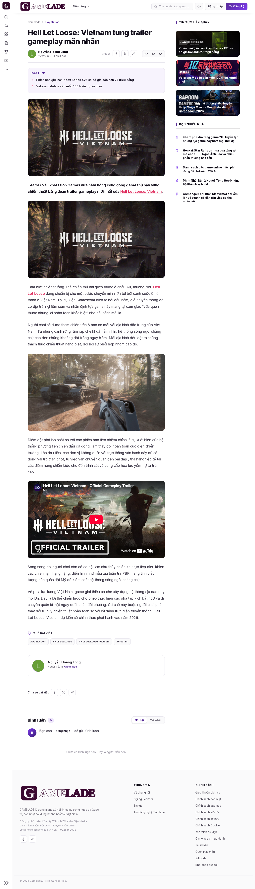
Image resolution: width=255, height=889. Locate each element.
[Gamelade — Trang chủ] (6, 6)
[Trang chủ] (6, 16)
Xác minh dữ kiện (206, 832)
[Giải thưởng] (6, 51)
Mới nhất (155, 720)
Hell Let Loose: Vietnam (141, 191)
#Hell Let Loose (62, 641)
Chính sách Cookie (207, 825)
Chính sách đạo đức (208, 805)
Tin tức (138, 805)
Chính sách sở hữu (207, 818)
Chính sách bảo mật (208, 799)
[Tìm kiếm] (6, 25)
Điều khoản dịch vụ (207, 792)
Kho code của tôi (206, 864)
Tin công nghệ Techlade (149, 812)
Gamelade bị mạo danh (210, 838)
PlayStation (52, 22)
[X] (124, 53)
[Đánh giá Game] (6, 34)
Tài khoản (201, 845)
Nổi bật (139, 720)
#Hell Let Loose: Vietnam (94, 641)
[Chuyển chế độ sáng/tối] (199, 6)
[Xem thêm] (6, 69)
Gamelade (34, 22)
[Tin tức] (6, 43)
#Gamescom (38, 641)
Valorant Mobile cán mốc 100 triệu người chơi (69, 86)
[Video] (6, 60)
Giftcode (200, 858)
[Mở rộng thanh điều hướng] (6, 883)
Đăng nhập (215, 6)
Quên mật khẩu (205, 851)
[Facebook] (116, 53)
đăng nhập (63, 731)
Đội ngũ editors (143, 799)
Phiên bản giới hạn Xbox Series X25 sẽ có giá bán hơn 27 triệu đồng (85, 80)
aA (153, 53)
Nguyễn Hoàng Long (53, 51)
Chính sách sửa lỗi (207, 812)
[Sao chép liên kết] (133, 53)
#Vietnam (122, 641)
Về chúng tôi (142, 792)
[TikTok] (32, 839)
